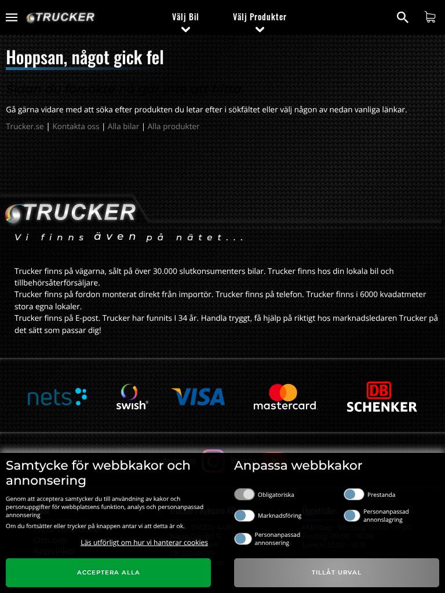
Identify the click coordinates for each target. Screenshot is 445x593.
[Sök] (404, 17)
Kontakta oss (76, 126)
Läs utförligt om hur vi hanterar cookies (144, 542)
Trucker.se (24, 126)
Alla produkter (174, 126)
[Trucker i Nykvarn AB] (60, 17)
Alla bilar (123, 126)
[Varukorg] (431, 16)
